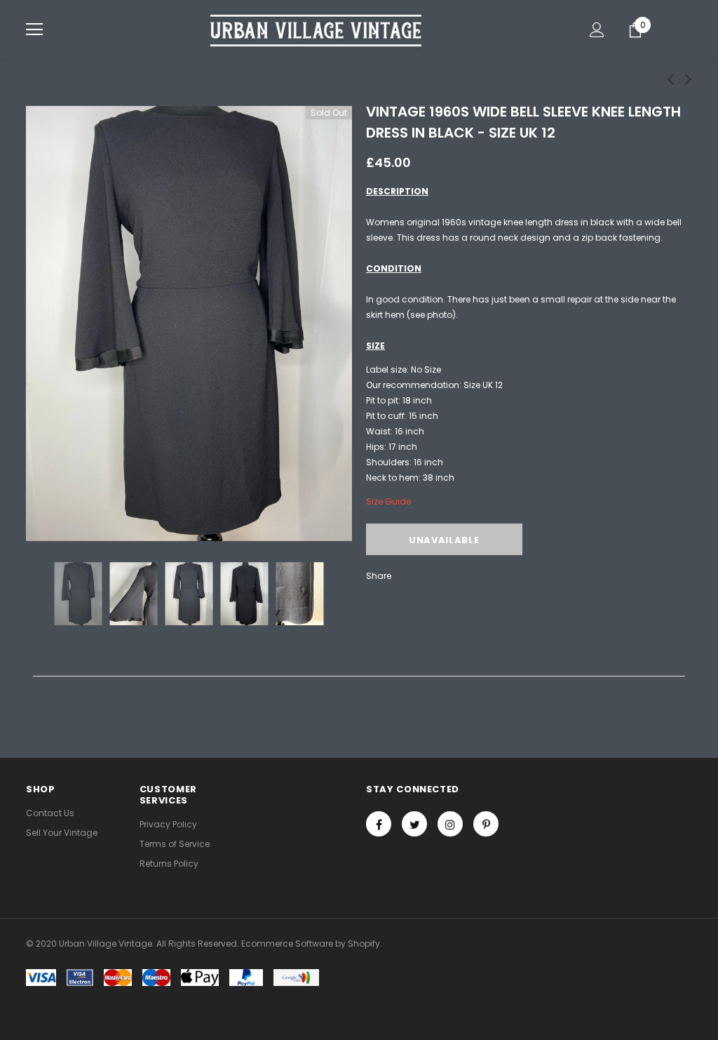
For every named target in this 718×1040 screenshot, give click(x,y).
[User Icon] (597, 29)
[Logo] (317, 29)
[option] (189, 323)
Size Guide (388, 501)
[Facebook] (378, 823)
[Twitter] (414, 823)
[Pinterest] (486, 823)
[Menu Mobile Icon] (34, 29)
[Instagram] (450, 823)
